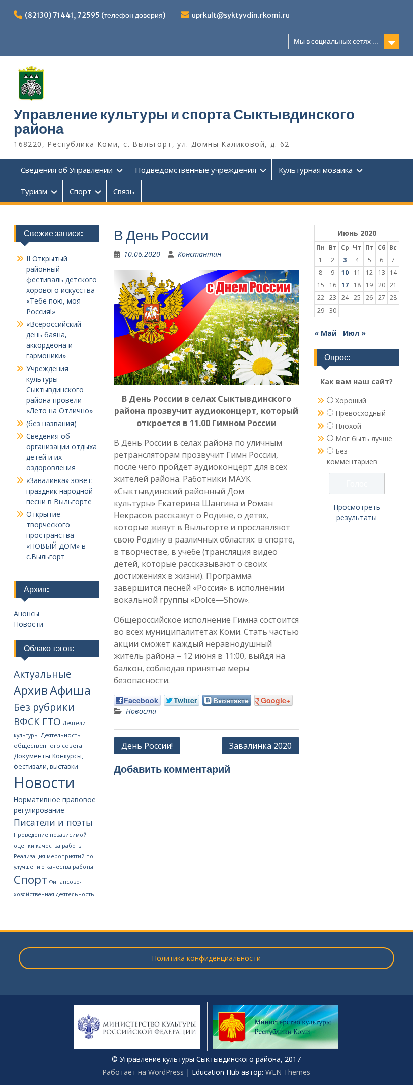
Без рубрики (44, 707)
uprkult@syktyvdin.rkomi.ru (241, 15)
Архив (31, 690)
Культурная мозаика (316, 170)
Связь (123, 191)
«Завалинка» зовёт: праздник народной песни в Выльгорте (59, 490)
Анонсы (26, 613)
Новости (141, 711)
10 (345, 272)
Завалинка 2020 (260, 745)
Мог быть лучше (363, 438)
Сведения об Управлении (67, 170)
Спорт (80, 191)
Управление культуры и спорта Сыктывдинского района (184, 121)
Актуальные (43, 674)
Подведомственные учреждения (195, 170)
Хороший (350, 400)
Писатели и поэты (53, 822)
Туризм (33, 191)
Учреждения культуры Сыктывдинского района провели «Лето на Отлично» (59, 389)
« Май (325, 333)
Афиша (70, 690)
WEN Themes (287, 1072)
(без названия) (51, 423)
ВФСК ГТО (37, 721)
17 (345, 285)
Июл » (354, 333)
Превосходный (360, 413)
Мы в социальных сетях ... (336, 41)
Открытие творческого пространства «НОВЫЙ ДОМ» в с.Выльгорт (56, 535)
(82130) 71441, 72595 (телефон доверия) (95, 15)
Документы (32, 755)
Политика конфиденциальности (206, 958)
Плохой (348, 426)
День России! (147, 745)
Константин (199, 254)
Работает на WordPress (143, 1072)
